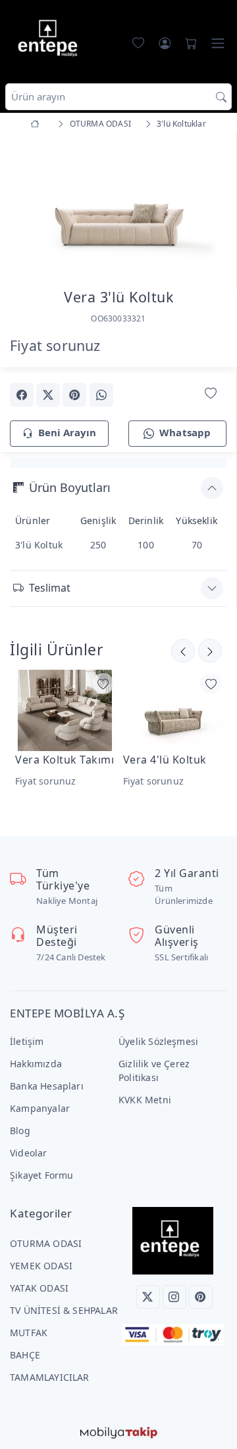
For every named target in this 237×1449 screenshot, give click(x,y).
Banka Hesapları (47, 1086)
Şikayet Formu (42, 1175)
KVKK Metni (144, 1099)
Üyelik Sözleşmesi (158, 1041)
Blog (20, 1130)
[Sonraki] (183, 651)
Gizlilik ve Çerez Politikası (154, 1070)
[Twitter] (148, 1297)
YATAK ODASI (39, 1288)
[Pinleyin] (74, 395)
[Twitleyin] (48, 395)
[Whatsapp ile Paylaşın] (101, 395)
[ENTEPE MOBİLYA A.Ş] (51, 40)
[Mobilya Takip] (118, 1431)
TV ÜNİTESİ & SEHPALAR (64, 1310)
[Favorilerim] (135, 43)
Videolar (28, 1153)
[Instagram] (174, 1297)
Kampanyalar (40, 1108)
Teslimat (49, 588)
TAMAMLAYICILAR (50, 1377)
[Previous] (26, 210)
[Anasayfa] (37, 123)
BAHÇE (25, 1355)
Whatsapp (185, 432)
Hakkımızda (36, 1063)
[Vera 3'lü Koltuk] (118, 207)
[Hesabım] (164, 43)
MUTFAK (28, 1332)
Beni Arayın (67, 432)
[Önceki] (210, 651)
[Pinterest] (201, 1297)
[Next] (210, 210)
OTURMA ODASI (46, 1243)
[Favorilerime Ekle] (210, 394)
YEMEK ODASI (41, 1265)
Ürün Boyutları (70, 487)
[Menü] (217, 43)
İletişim (27, 1041)
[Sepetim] (188, 43)
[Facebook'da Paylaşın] (22, 395)
